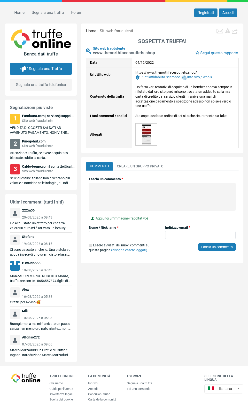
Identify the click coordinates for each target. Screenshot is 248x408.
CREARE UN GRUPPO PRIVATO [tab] (140, 166)
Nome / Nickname (103, 227)
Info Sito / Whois (199, 77)
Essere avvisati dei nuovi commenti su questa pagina (119, 247)
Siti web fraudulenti (116, 31)
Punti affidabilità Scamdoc (160, 77)
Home (19, 12)
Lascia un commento (106, 179)
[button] (235, 31)
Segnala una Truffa (45, 68)
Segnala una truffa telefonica (41, 84)
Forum (76, 12)
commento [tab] (99, 166)
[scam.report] (227, 30)
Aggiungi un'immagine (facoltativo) (121, 218)
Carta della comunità (102, 399)
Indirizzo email (177, 227)
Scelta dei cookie (61, 399)
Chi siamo (56, 383)
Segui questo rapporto (219, 53)
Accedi (228, 12)
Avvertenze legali (60, 394)
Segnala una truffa (48, 12)
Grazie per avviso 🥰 (25, 302)
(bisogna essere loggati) (129, 250)
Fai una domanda (138, 389)
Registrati (206, 12)
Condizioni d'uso (99, 394)
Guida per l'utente (61, 389)
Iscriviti (93, 383)
